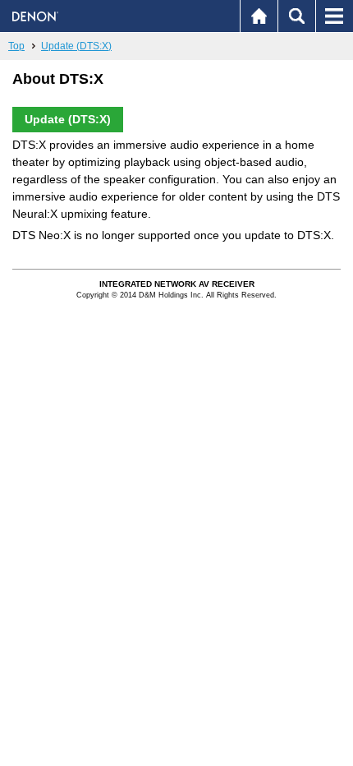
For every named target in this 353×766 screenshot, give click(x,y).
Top (16, 46)
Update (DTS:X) (76, 46)
